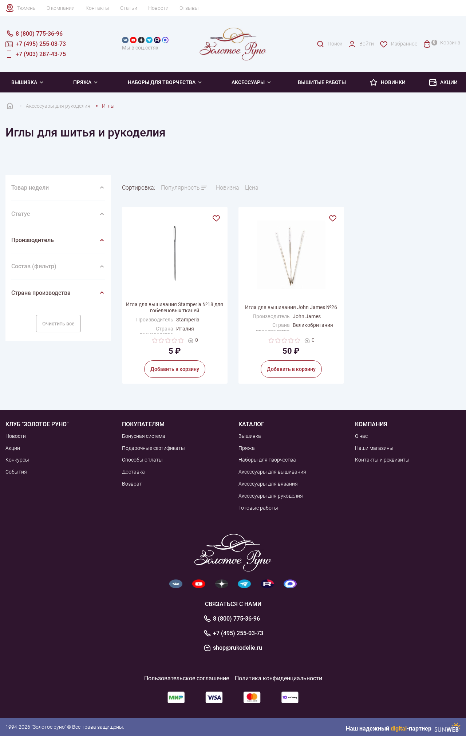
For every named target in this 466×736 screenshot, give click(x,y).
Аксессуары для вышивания (272, 472)
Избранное (404, 44)
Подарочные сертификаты (153, 448)
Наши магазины (374, 448)
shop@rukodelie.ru (237, 648)
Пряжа (82, 82)
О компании (61, 8)
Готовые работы (258, 508)
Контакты (97, 8)
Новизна (227, 187)
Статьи (128, 8)
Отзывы (189, 8)
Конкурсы (17, 460)
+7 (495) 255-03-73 (238, 633)
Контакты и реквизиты (382, 460)
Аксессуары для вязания (268, 484)
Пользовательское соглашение (186, 678)
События (16, 472)
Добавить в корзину (174, 369)
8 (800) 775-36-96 (236, 619)
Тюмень (26, 8)
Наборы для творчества (162, 82)
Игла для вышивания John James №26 (291, 307)
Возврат (132, 484)
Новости (158, 8)
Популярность (180, 187)
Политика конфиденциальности (278, 678)
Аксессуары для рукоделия (270, 496)
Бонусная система (143, 436)
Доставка (133, 472)
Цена (251, 187)
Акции (449, 82)
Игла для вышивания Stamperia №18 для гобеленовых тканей (174, 307)
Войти (366, 44)
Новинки (393, 82)
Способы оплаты (142, 460)
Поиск (335, 44)
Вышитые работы (322, 82)
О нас (361, 436)
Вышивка (24, 82)
